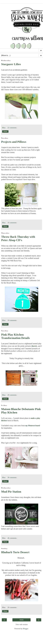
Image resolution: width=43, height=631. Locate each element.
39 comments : (12, 477)
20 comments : (12, 395)
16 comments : (12, 223)
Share (5, 131)
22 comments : (12, 128)
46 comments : (12, 538)
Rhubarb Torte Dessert (15, 552)
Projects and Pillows (13, 141)
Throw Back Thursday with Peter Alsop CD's (18, 238)
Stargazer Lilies (11, 64)
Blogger (25, 629)
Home (22, 620)
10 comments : (12, 320)
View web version (22, 624)
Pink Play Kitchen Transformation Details (15, 336)
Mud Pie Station (11, 491)
